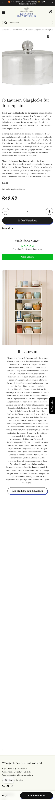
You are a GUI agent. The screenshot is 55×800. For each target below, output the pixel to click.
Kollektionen (17, 30)
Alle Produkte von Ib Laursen (27, 490)
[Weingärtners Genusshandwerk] (27, 12)
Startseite (5, 30)
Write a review (27, 257)
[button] (50, 12)
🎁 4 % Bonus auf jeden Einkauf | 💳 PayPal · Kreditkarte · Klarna (27, 3)
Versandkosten (19, 189)
